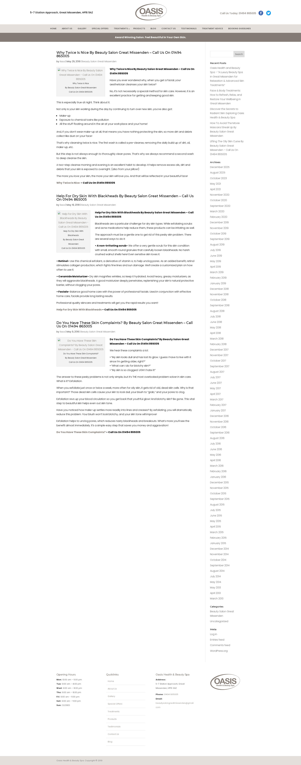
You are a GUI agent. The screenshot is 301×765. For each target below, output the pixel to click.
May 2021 (215, 184)
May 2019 (215, 261)
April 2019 (215, 267)
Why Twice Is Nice (68, 183)
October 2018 (218, 300)
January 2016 (218, 477)
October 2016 (218, 427)
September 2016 (220, 432)
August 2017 (217, 372)
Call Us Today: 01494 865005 (238, 13)
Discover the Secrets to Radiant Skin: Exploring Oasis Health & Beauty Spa (227, 113)
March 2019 (217, 272)
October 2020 (218, 200)
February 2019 (218, 278)
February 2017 (218, 405)
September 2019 (220, 239)
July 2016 (215, 443)
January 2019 (218, 283)
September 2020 (220, 206)
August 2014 (217, 571)
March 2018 (217, 338)
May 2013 (215, 587)
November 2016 (219, 421)
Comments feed (220, 645)
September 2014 (220, 565)
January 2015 (218, 543)
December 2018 (219, 289)
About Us (67, 28)
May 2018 (215, 327)
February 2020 (218, 217)
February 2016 (218, 471)
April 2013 (215, 593)
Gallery (82, 28)
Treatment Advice (212, 28)
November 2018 (219, 294)
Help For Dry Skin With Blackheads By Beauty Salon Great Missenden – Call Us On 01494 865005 (125, 198)
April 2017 (215, 394)
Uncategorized (219, 621)
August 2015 (217, 504)
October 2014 (218, 560)
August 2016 (217, 438)
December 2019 (219, 222)
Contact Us (168, 28)
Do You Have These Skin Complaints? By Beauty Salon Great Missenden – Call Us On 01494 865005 (124, 324)
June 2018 (216, 322)
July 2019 (215, 250)
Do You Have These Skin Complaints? (81, 432)
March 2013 (216, 598)
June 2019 (216, 256)
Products (139, 28)
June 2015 (216, 515)
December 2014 (219, 549)
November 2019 (219, 228)
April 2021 (215, 189)
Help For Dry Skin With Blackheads (79, 309)
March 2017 (216, 399)
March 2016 (217, 466)
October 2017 (218, 360)
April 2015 (215, 526)
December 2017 (219, 349)
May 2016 (215, 455)
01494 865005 (171, 694)
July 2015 (215, 510)
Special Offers (100, 28)
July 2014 (215, 576)
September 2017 (219, 366)
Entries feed (217, 640)
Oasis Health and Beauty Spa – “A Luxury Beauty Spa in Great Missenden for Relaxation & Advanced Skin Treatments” (227, 76)
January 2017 (218, 410)
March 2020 (217, 211)
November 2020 (219, 195)
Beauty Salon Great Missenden (99, 61)
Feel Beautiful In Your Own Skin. (150, 37)
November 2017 (219, 355)
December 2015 (219, 482)
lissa (62, 61)
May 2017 (215, 388)
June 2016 (216, 449)
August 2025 (217, 172)
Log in (213, 634)
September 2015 (220, 499)
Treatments (121, 28)
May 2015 (215, 521)
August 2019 (217, 244)
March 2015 (217, 532)
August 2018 (217, 311)
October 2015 (218, 493)
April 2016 (215, 460)
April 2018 (215, 333)
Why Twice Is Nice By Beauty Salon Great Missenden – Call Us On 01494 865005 (119, 54)
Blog (153, 28)
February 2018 (218, 344)
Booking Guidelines (239, 28)
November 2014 (219, 554)
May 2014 (215, 582)
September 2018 (220, 305)
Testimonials (189, 28)
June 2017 (216, 383)
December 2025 (220, 167)
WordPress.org (219, 651)
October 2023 (218, 178)
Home (53, 28)
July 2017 (215, 377)
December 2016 (219, 416)
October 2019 (218, 233)
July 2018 (215, 316)
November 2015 (219, 488)
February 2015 (218, 538)
